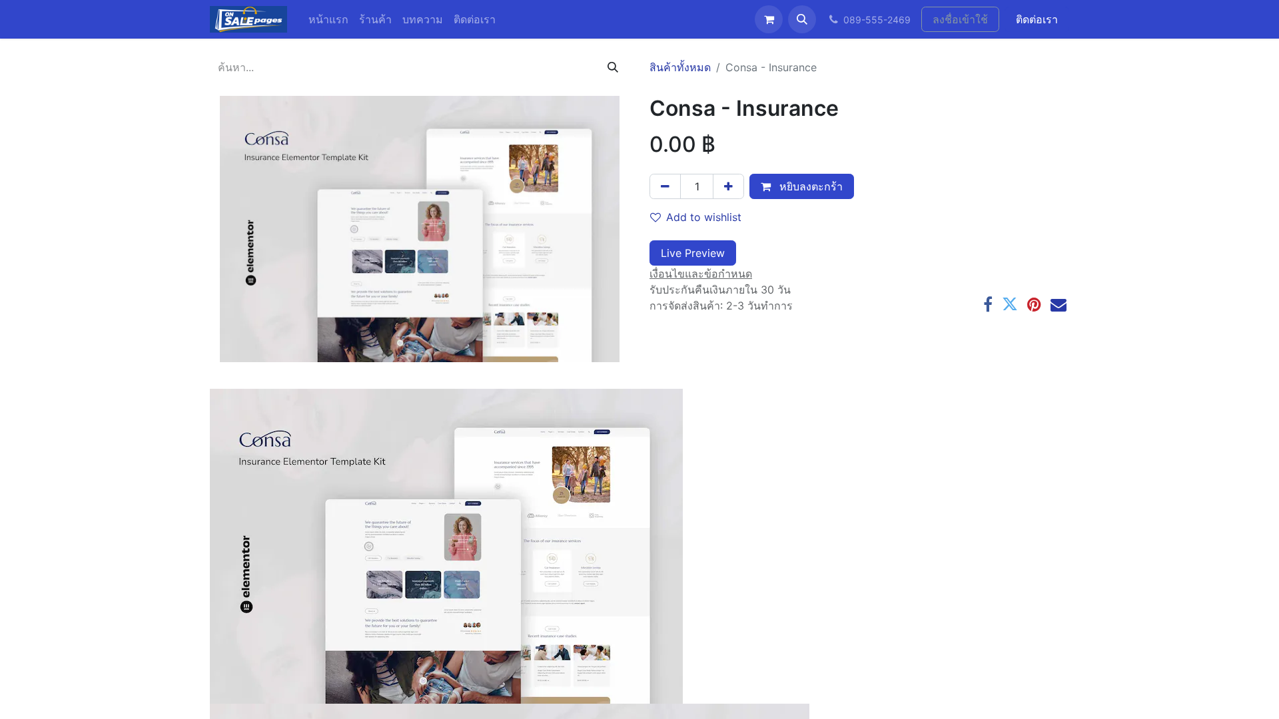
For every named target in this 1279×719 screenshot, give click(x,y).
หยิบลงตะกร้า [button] (809, 186)
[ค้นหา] (613, 67)
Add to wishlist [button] (703, 217)
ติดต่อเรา (1037, 19)
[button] (802, 19)
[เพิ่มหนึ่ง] (728, 186)
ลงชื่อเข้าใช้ (960, 19)
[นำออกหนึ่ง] (665, 186)
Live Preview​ (693, 253)
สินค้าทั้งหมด (680, 67)
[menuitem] (328, 19)
